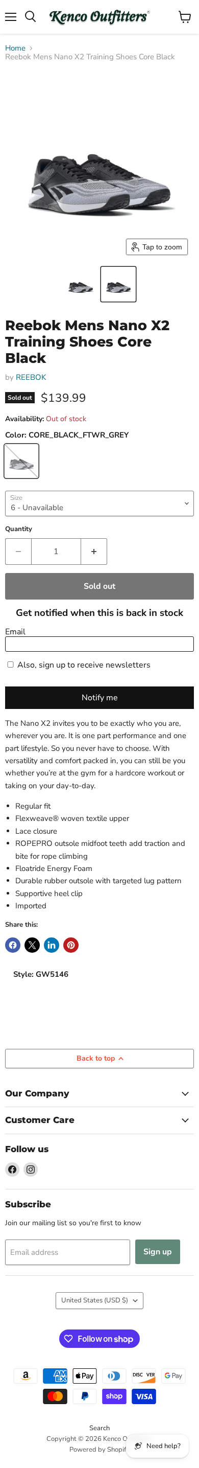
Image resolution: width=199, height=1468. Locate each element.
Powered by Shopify (99, 1449)
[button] (80, 284)
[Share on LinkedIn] (51, 945)
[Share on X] (32, 945)
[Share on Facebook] (12, 945)
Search (99, 1428)
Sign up (157, 1251)
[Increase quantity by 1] (94, 551)
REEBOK (31, 377)
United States (94, 1300)
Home (15, 48)
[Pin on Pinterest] (71, 945)
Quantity (18, 529)
